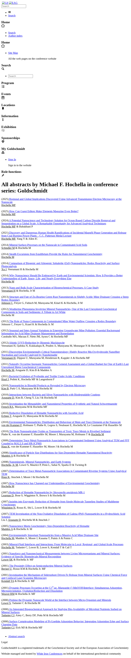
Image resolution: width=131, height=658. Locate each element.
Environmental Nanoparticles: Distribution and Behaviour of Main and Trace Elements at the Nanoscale (65, 422)
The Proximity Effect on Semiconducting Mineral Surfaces (40, 565)
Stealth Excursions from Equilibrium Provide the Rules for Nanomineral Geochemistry (55, 254)
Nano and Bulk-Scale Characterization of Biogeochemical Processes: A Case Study (54, 287)
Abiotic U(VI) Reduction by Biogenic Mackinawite (37, 342)
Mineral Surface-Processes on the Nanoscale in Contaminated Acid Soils (48, 244)
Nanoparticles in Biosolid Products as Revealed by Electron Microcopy (47, 385)
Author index (15, 35)
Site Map (13, 52)
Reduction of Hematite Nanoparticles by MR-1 (47, 492)
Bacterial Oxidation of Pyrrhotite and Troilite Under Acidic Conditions (46, 376)
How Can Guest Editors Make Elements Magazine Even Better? (43, 211)
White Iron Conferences (49, 653)
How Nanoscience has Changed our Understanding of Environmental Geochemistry (54, 483)
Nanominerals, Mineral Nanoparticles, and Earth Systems (40, 461)
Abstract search (16, 636)
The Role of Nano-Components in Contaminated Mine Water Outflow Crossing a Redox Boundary (62, 321)
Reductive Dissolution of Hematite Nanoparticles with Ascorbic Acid (46, 413)
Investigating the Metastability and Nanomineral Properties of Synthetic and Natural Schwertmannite (63, 403)
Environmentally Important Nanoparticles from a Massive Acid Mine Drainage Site (53, 535)
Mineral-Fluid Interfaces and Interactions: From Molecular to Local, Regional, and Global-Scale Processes (66, 544)
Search (12, 15)
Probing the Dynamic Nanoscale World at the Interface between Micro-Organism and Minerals (60, 600)
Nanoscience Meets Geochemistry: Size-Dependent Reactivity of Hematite (49, 526)
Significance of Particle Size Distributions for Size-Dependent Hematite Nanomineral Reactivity (60, 452)
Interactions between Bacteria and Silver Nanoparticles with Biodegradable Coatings (54, 394)
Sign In (12, 159)
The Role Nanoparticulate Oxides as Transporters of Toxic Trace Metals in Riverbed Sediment (60, 431)
